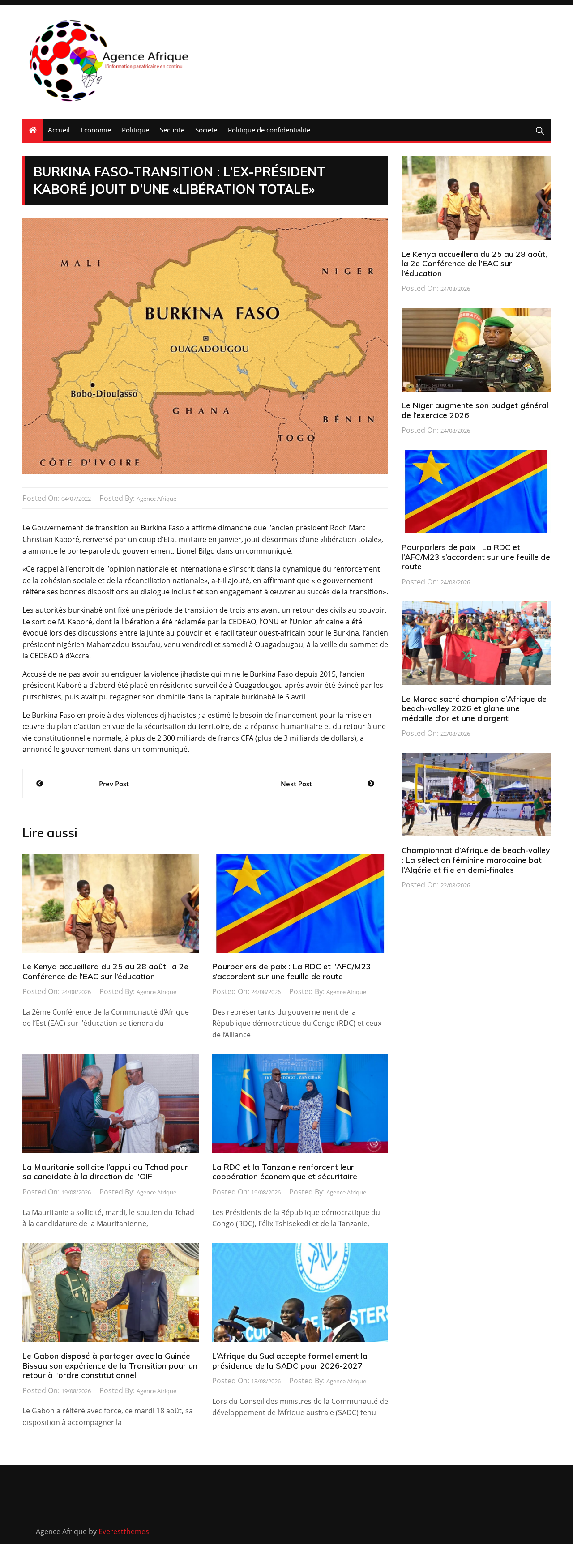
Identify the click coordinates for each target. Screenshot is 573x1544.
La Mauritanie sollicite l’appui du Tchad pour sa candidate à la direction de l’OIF (105, 1172)
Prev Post (114, 783)
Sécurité (172, 129)
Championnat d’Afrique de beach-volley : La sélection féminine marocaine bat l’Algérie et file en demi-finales (476, 859)
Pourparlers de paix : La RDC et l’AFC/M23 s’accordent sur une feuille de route (291, 971)
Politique (135, 129)
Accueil (59, 129)
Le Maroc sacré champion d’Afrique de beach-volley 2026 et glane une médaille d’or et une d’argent (474, 708)
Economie (96, 129)
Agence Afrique (156, 499)
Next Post (296, 783)
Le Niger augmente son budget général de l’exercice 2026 (475, 410)
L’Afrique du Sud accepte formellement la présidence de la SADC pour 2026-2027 (290, 1361)
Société (206, 129)
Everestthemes (123, 1531)
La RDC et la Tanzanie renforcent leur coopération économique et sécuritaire (284, 1172)
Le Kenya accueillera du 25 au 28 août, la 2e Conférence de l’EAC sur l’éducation (105, 971)
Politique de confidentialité (269, 129)
